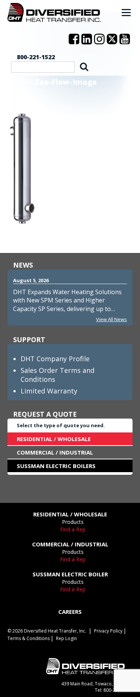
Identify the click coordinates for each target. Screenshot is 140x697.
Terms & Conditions (28, 638)
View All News (111, 319)
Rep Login (66, 638)
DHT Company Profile (55, 358)
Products (73, 521)
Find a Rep (72, 529)
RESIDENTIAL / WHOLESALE (54, 439)
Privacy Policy (108, 631)
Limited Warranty (49, 390)
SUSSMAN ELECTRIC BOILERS (56, 466)
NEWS (23, 264)
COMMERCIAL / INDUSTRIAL (55, 452)
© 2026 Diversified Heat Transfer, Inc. (46, 631)
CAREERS (70, 611)
